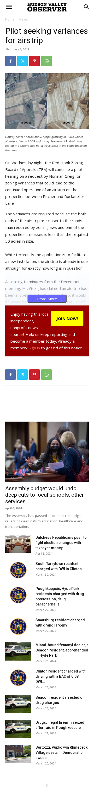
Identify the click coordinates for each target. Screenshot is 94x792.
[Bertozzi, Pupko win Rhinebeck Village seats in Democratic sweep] (18, 754)
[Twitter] (22, 61)
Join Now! (67, 318)
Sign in (34, 347)
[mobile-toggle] (9, 7)
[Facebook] (10, 61)
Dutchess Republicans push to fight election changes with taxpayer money (61, 542)
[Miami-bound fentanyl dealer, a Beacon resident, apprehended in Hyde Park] (18, 651)
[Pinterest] (34, 61)
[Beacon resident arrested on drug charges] (18, 704)
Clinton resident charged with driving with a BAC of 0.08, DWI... (61, 676)
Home (9, 19)
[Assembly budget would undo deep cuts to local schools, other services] (47, 452)
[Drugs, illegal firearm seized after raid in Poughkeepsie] (18, 729)
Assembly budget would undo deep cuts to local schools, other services (44, 494)
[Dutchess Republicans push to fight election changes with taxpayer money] (18, 544)
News (23, 19)
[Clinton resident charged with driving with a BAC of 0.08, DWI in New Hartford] (18, 678)
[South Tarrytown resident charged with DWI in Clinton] (18, 570)
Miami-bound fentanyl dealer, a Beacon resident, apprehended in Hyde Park (62, 650)
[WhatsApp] (46, 61)
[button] (86, 7)
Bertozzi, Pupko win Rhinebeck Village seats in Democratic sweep (61, 752)
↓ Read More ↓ (47, 298)
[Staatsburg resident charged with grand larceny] (18, 626)
